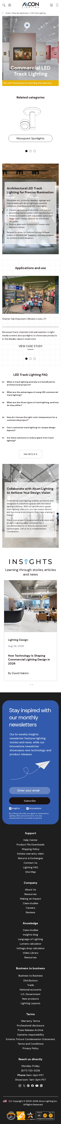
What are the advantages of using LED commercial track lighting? (32, 393)
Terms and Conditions (31, 1043)
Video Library (30, 953)
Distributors (30, 980)
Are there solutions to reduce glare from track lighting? (30, 439)
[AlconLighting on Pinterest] (28, 1085)
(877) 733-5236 (30, 1070)
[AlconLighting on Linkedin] (41, 1085)
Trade (30, 985)
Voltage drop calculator (30, 948)
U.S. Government (30, 994)
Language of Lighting (30, 939)
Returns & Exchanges (30, 858)
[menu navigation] (57, 5)
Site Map (30, 872)
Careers (30, 908)
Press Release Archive (30, 1030)
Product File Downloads (30, 844)
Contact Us (30, 863)
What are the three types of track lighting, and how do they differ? (33, 404)
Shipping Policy (30, 849)
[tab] (28, 685)
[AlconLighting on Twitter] (24, 1085)
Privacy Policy (31, 1048)
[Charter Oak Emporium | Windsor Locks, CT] (30, 295)
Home (8, 13)
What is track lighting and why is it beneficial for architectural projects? (31, 383)
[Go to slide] (26, 151)
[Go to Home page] (30, 5)
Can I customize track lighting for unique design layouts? (31, 429)
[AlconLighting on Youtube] (36, 1085)
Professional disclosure (30, 1025)
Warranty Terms (30, 1021)
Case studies (30, 903)
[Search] (4, 5)
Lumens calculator (30, 943)
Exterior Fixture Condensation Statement (30, 1039)
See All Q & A (30, 454)
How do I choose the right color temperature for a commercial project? (32, 418)
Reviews (30, 912)
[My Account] (9, 5)
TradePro (32, 235)
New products (30, 998)
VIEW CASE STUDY (31, 346)
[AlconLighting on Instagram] (19, 1085)
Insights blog (30, 934)
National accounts (30, 989)
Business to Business (30, 975)
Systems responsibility (30, 1034)
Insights (16, 808)
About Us (30, 889)
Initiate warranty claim (30, 853)
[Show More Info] (27, 25)
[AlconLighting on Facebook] (32, 1085)
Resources (30, 894)
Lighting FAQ (30, 867)
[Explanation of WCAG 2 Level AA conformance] (45, 1115)
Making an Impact (30, 898)
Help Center (30, 840)
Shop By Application (20, 13)
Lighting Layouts (30, 1003)
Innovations (35, 808)
